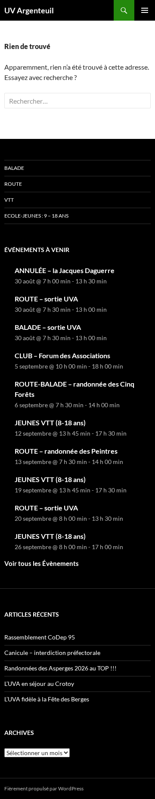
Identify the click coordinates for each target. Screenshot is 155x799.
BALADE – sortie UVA (48, 327)
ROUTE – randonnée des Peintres (66, 451)
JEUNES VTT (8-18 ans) (50, 422)
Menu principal (144, 10)
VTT (9, 200)
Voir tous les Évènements (41, 563)
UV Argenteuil (29, 10)
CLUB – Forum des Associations (62, 355)
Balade (14, 168)
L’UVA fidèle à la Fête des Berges (46, 699)
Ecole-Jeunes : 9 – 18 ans (36, 215)
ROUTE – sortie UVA (46, 299)
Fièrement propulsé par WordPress (44, 788)
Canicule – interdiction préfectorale (52, 652)
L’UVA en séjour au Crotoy (39, 683)
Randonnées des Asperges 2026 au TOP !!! (60, 668)
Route (13, 184)
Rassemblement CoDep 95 (39, 637)
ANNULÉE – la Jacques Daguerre (65, 270)
